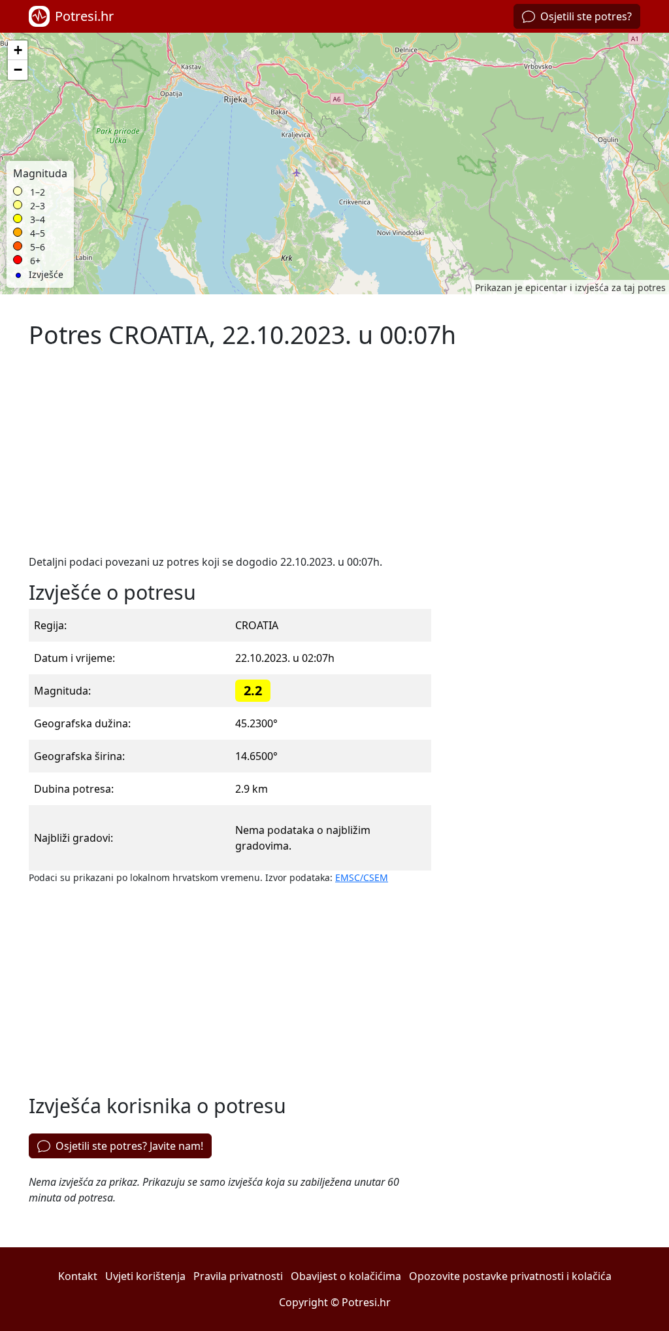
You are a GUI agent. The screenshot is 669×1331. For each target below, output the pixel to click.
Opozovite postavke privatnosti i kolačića (510, 1276)
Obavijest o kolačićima (346, 1276)
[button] (334, 163)
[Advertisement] (230, 452)
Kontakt (77, 1276)
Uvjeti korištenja (145, 1276)
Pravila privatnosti (238, 1276)
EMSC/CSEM (361, 877)
